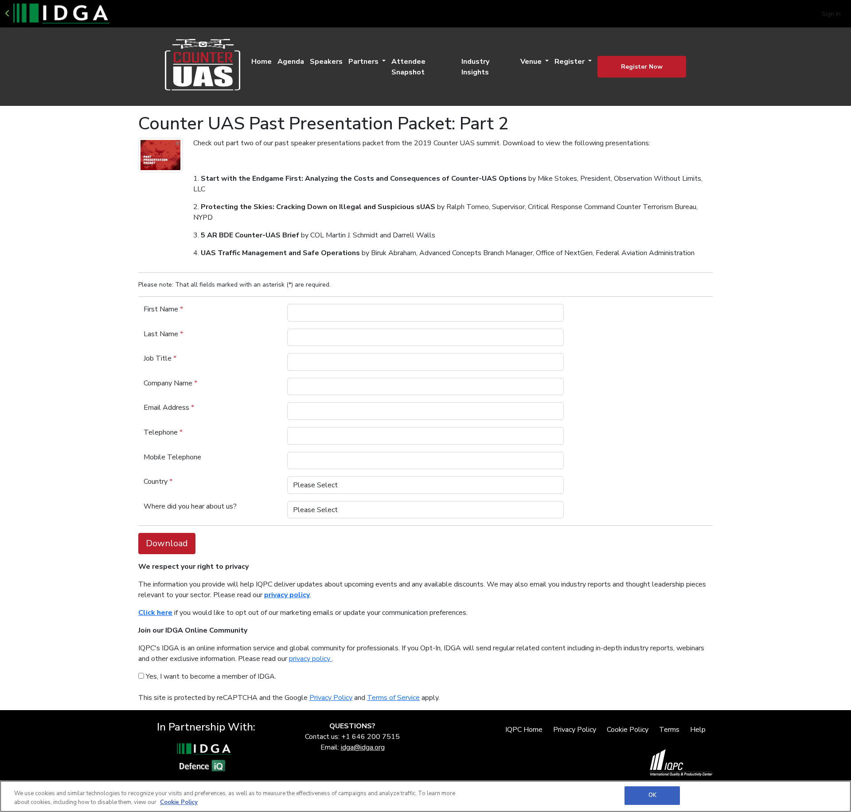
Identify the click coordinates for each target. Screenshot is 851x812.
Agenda (290, 61)
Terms (669, 729)
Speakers (326, 61)
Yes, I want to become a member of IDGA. (210, 676)
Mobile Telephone (172, 457)
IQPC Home (524, 729)
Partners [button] (364, 61)
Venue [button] (531, 61)
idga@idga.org (363, 747)
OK (652, 795)
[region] (425, 796)
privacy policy (310, 659)
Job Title (160, 358)
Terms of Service (393, 698)
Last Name (163, 334)
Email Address (169, 407)
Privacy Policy (330, 698)
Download (167, 543)
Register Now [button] (642, 66)
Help (698, 729)
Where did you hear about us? (190, 506)
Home (261, 61)
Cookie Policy (627, 729)
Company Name (170, 383)
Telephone (163, 432)
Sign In (831, 14)
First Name (163, 309)
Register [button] (570, 61)
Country (158, 481)
